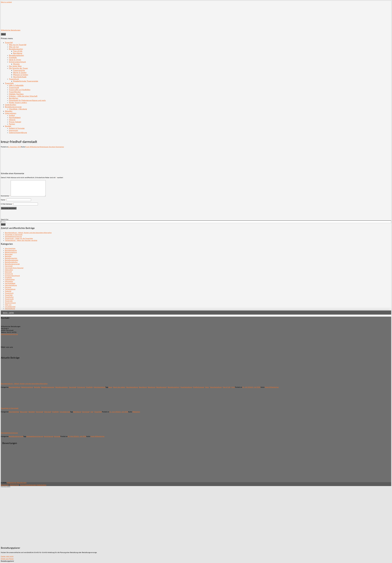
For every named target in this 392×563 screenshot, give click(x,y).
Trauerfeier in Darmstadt (13, 234)
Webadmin (136, 412)
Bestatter (8, 256)
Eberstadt (8, 272)
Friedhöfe (13, 57)
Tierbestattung (10, 289)
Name (3, 200)
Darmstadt (9, 266)
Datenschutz (14, 485)
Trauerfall (9, 42)
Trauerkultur (9, 297)
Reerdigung (17, 53)
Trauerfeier (9, 295)
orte (91, 412)
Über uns (8, 305)
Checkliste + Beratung (18, 109)
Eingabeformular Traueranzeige (25, 81)
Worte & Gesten (19, 72)
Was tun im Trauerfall (17, 45)
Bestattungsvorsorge (13, 107)
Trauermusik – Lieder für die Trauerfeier (19, 238)
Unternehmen (10, 113)
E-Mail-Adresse (7, 204)
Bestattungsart (161, 387)
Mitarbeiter (9, 281)
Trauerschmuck (10, 303)
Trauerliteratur (15, 92)
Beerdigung (143, 387)
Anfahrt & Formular (17, 128)
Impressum (13, 130)
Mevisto (16, 64)
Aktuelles (8, 111)
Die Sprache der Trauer (18, 68)
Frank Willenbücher (32, 147)
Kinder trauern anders (18, 102)
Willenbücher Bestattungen (10, 30)
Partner (12, 124)
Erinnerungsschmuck (17, 62)
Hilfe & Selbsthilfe (16, 85)
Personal (8, 287)
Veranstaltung (10, 308)
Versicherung (48, 436)
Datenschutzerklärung (18, 133)
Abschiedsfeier (10, 248)
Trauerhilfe (9, 83)
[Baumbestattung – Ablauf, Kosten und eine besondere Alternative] (12, 380)
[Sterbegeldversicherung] (12, 429)
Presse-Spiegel (15, 122)
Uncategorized (10, 307)
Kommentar (5, 196)
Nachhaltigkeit (15, 117)
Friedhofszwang (198, 387)
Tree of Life (17, 51)
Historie (12, 120)
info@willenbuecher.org (9, 334)
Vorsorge (57, 436)
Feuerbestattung (186, 387)
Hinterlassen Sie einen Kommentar (51, 147)
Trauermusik (14, 87)
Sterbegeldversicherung (13, 236)
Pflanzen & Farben (20, 75)
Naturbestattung (11, 285)
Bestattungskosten (16, 55)
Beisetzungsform (11, 252)
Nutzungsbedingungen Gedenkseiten (33, 485)
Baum (110, 387)
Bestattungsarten (16, 49)
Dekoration (9, 270)
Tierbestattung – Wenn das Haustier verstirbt (21, 240)
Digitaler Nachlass (16, 94)
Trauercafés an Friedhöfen (19, 90)
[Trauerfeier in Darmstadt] (12, 405)
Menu (3, 34)
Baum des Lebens (119, 387)
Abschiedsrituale (19, 77)
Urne (233, 387)
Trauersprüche (19, 70)
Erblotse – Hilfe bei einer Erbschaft (23, 96)
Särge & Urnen (15, 60)
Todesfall (8, 291)
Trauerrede (9, 301)
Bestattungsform (174, 387)
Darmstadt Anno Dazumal (14, 268)
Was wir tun (14, 47)
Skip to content (6, 2)
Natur (207, 387)
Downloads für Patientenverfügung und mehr (27, 100)
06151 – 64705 (8, 313)
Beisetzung (151, 387)
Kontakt (8, 126)
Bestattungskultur (11, 262)
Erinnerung (9, 274)
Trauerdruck (14, 79)
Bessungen (9, 254)
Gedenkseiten (10, 105)
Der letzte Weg (15, 66)
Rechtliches (13, 98)
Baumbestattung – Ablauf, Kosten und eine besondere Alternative (28, 233)
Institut (12, 115)
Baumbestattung (11, 250)
